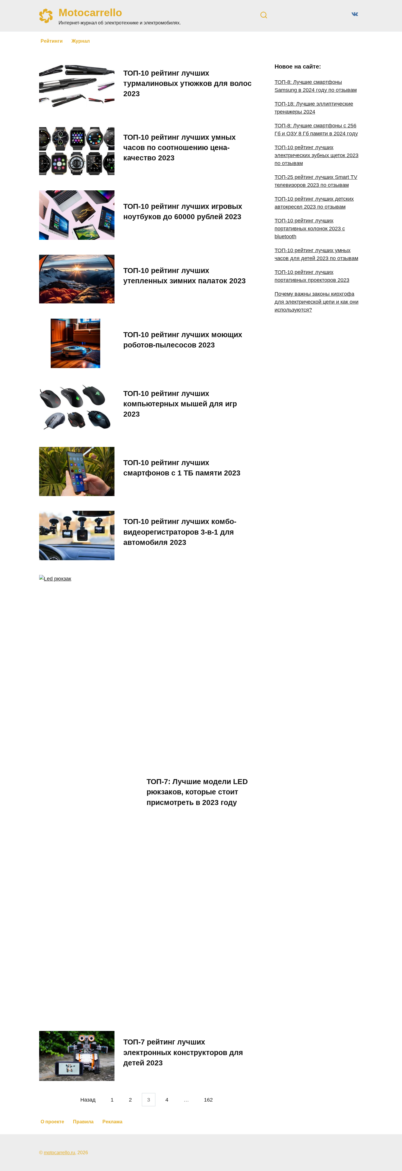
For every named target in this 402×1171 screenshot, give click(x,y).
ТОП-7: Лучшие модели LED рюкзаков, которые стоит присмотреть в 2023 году (197, 791)
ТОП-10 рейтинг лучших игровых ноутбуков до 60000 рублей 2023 (182, 211)
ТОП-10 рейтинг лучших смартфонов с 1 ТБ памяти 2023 (181, 467)
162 (208, 1099)
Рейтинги (52, 41)
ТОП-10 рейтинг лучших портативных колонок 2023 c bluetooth (310, 228)
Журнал (81, 41)
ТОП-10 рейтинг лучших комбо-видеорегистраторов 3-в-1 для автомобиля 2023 (179, 531)
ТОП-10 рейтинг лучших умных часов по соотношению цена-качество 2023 (179, 147)
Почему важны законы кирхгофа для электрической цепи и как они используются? (316, 302)
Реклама (112, 1121)
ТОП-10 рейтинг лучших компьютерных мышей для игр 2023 (180, 403)
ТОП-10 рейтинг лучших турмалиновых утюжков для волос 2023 (187, 83)
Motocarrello (90, 12)
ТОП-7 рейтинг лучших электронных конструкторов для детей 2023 (183, 1052)
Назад (88, 1099)
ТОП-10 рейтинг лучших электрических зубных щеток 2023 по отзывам (316, 155)
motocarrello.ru (59, 1152)
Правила (83, 1121)
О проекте (52, 1121)
